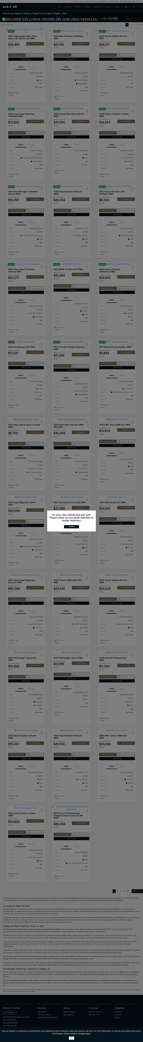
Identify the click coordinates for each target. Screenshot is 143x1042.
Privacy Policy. (85, 1034)
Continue (71, 526)
